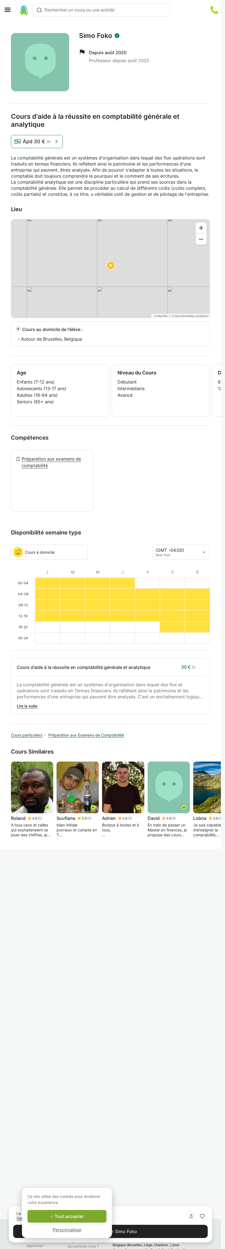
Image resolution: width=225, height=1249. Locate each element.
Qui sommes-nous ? (83, 1246)
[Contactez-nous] (214, 10)
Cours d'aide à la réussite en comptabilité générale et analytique (83, 667)
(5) (40, 818)
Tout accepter (69, 1216)
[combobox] (101, 9)
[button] (202, 1216)
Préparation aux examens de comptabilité (51, 462)
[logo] (24, 9)
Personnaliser (67, 1230)
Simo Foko (95, 35)
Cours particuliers (26, 735)
